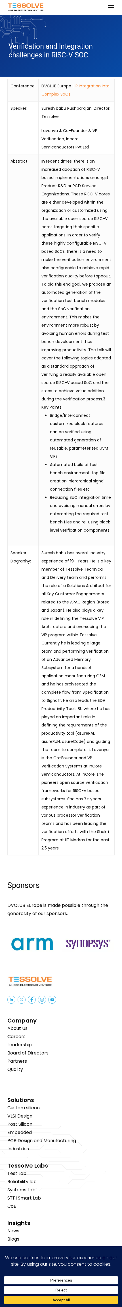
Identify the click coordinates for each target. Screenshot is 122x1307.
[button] (111, 7)
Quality (15, 1069)
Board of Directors (28, 1053)
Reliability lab (22, 1181)
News (13, 1231)
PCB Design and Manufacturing (41, 1140)
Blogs (13, 1239)
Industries (18, 1149)
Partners (17, 1061)
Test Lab (16, 1173)
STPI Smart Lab (24, 1198)
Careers (16, 1036)
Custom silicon (23, 1108)
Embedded (19, 1132)
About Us (17, 1028)
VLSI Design (19, 1116)
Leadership (19, 1044)
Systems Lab (21, 1190)
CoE (11, 1206)
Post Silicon (19, 1124)
